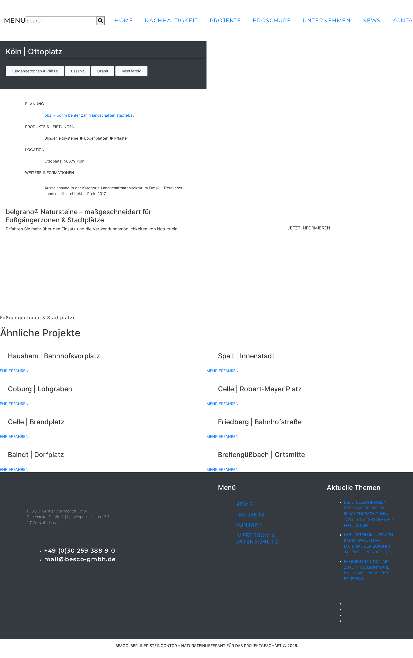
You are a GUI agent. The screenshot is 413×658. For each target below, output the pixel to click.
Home (123, 20)
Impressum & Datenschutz (257, 538)
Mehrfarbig (131, 71)
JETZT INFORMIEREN (309, 227)
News (371, 20)
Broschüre (272, 20)
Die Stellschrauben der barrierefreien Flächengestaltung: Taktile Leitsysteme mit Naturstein (369, 513)
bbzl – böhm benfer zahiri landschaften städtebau (89, 115)
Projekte (225, 20)
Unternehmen (327, 20)
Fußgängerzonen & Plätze (35, 71)
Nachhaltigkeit (171, 20)
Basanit (77, 71)
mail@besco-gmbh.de (80, 559)
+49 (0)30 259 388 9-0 (79, 550)
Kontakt (249, 525)
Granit (102, 71)
